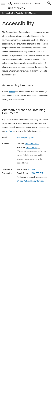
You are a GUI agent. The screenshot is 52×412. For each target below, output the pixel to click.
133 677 (31, 169)
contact (12, 92)
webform (9, 131)
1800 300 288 (31, 147)
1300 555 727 (37, 173)
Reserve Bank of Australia (12, 13)
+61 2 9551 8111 (32, 144)
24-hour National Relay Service (30, 181)
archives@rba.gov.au (25, 137)
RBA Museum (30, 13)
